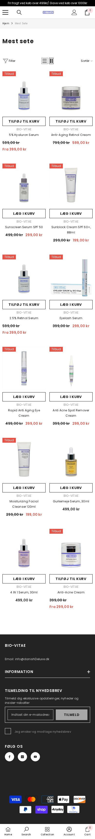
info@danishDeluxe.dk (32, 659)
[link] (26, 831)
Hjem (5, 23)
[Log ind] (74, 12)
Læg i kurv (24, 213)
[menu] (5, 12)
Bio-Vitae (24, 129)
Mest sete (21, 23)
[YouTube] (35, 756)
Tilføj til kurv (24, 121)
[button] (44, 61)
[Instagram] (22, 756)
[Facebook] (9, 756)
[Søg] (19, 12)
